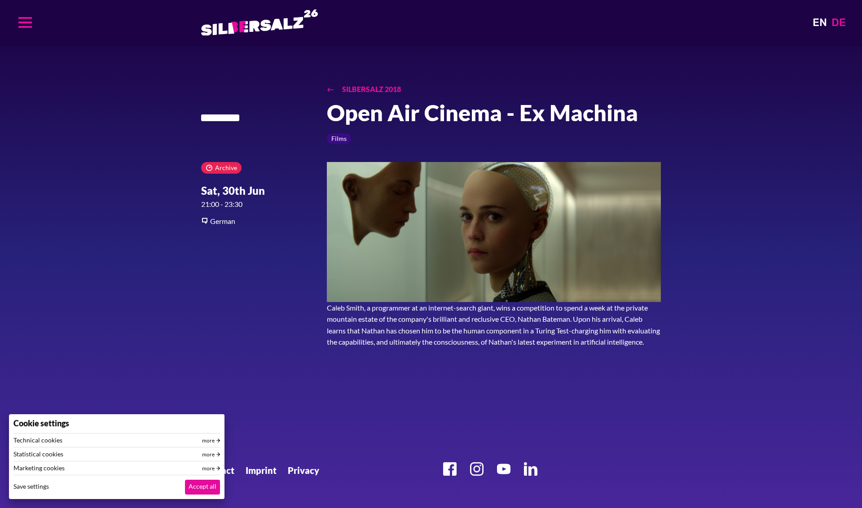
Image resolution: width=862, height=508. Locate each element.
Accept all (202, 486)
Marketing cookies (39, 468)
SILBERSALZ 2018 (371, 89)
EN (820, 22)
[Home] (259, 22)
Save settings (31, 486)
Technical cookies (37, 440)
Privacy (303, 470)
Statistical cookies (38, 454)
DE (838, 22)
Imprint (261, 470)
